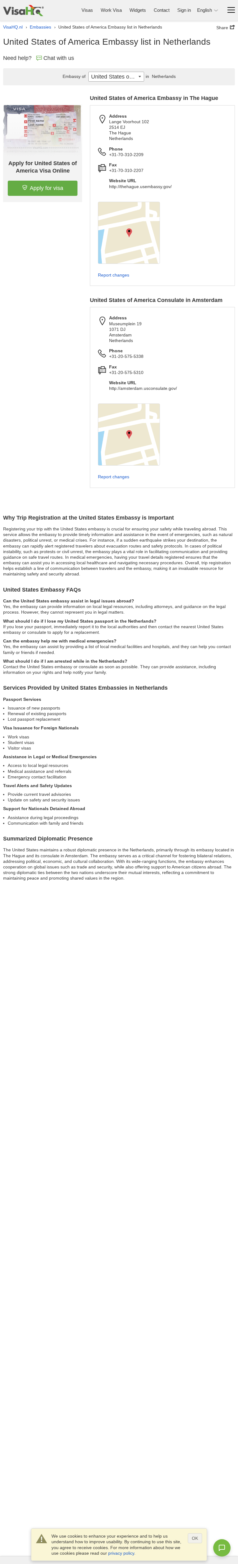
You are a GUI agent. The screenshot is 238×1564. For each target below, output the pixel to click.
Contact (162, 10)
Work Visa (111, 10)
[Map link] (129, 233)
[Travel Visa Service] (23, 10)
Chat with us (58, 58)
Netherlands (161, 76)
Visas (87, 10)
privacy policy (121, 1553)
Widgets (138, 10)
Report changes (113, 275)
